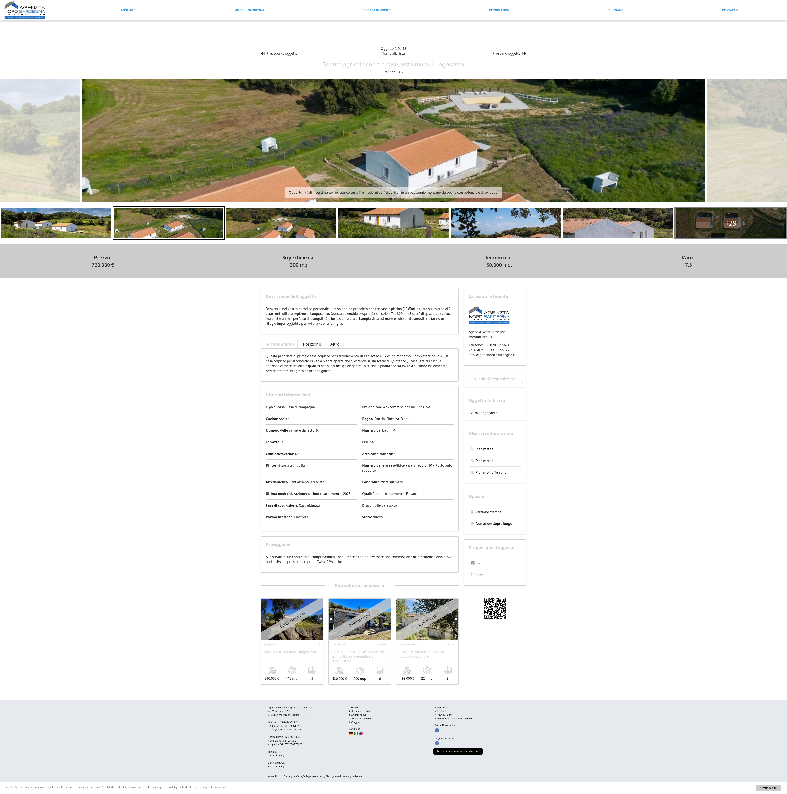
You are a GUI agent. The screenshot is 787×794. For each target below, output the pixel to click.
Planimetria (485, 449)
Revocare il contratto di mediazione (458, 751)
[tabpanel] (360, 363)
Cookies (441, 711)
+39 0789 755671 (497, 345)
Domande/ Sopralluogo (494, 523)
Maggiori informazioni (214, 787)
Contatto (730, 10)
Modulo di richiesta (361, 718)
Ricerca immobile (377, 10)
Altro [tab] (335, 344)
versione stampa (489, 512)
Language (127, 10)
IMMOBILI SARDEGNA (249, 10)
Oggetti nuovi (358, 714)
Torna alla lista (393, 53)
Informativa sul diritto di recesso (454, 718)
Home (354, 707)
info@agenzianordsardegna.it (492, 355)
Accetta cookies (769, 788)
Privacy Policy (444, 714)
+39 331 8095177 (497, 350)
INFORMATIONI (499, 10)
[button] (476, 563)
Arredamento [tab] (280, 344)
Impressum (443, 707)
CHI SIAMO (616, 10)
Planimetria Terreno (491, 472)
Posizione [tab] (312, 344)
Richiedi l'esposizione (495, 379)
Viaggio (355, 722)
